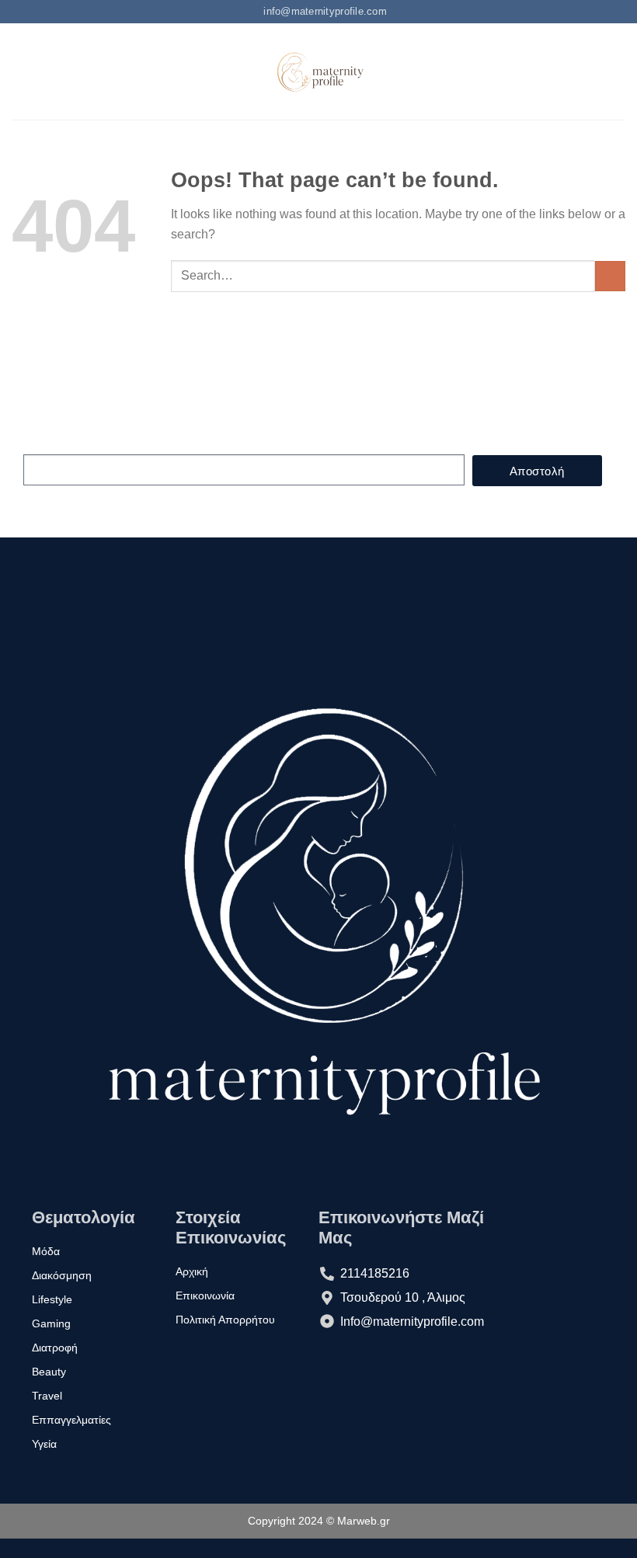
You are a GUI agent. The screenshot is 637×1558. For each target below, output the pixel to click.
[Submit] (610, 276)
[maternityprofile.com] (318, 71)
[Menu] (21, 72)
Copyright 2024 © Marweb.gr (319, 1521)
